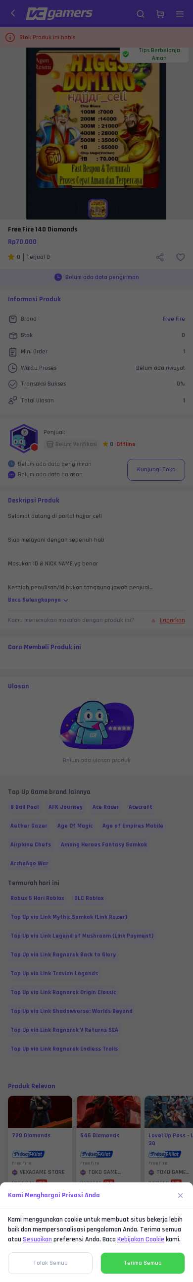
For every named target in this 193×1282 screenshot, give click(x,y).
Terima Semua (143, 1263)
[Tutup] (180, 1195)
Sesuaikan (37, 1239)
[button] (96, 641)
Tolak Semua (50, 1263)
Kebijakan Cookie (140, 1239)
